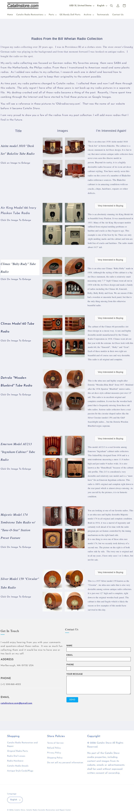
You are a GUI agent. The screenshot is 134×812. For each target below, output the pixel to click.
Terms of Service (55, 743)
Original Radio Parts (17, 751)
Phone (70, 664)
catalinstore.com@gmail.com (16, 703)
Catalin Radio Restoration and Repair (22, 744)
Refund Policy (54, 748)
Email (69, 655)
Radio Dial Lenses (16, 756)
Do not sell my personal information (65, 763)
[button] (31, 15)
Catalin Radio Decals (17, 766)
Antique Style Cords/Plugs (20, 771)
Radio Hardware (15, 761)
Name (69, 645)
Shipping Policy (55, 758)
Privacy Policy (54, 753)
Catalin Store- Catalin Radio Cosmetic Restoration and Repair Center (42, 810)
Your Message (74, 673)
